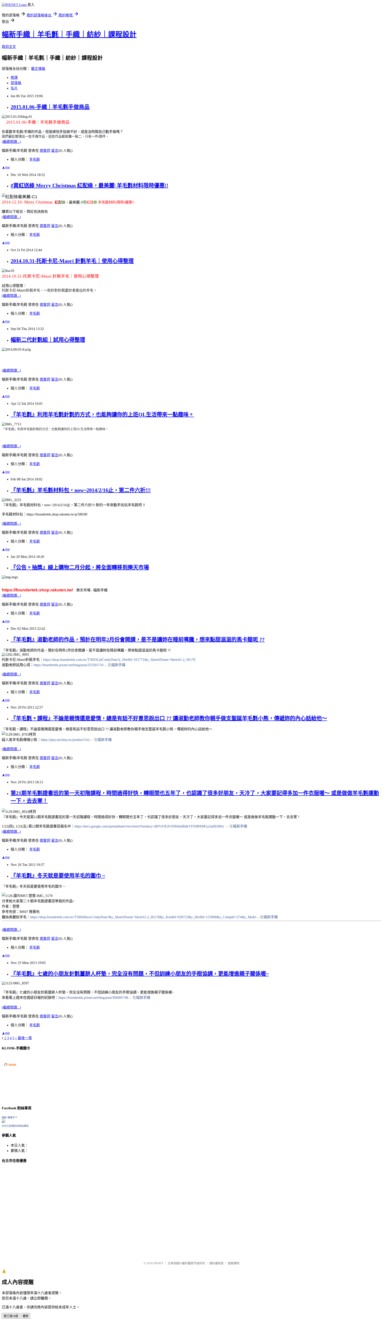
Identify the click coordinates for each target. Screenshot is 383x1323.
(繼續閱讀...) (11, 142)
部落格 (16, 83)
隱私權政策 (216, 1263)
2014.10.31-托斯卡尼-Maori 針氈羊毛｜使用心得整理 (72, 261)
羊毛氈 (34, 159)
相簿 (14, 77)
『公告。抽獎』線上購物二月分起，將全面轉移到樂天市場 (80, 567)
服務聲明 (233, 1263)
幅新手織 (118, 665)
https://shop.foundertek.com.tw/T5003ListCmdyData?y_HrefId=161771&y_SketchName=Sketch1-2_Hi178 (119, 660)
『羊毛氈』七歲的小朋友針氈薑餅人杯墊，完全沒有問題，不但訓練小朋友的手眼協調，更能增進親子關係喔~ (140, 974)
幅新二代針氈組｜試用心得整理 (48, 340)
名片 (14, 88)
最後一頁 (25, 1038)
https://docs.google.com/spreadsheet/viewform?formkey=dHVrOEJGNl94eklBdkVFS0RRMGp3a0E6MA (149, 826)
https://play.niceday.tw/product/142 (65, 740)
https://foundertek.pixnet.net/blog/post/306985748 (93, 997)
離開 (25, 1316)
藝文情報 (38, 69)
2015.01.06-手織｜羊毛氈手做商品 (50, 107)
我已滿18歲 (11, 1316)
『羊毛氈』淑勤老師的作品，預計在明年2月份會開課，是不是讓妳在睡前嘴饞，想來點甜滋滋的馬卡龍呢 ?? (138, 639)
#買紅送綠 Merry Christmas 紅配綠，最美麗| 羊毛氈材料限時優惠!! (89, 185)
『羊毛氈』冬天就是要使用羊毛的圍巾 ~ (58, 876)
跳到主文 (9, 47)
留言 (54, 150)
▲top (6, 167)
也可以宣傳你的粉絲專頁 (15, 1126)
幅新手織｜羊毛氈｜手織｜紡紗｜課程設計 (69, 34)
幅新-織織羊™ (9, 1117)
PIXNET (158, 1263)
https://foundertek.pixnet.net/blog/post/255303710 (68, 665)
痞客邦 (45, 150)
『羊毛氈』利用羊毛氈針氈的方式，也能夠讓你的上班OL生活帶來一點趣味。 (102, 414)
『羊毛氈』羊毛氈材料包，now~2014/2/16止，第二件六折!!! (81, 490)
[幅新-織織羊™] (3, 1122)
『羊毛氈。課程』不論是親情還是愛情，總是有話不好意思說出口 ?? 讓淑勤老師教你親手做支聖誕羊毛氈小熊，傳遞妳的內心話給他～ (169, 718)
